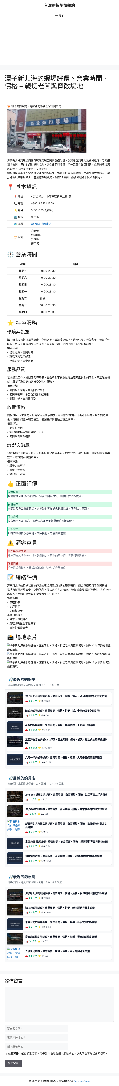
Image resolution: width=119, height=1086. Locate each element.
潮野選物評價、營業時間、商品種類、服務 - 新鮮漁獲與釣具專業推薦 (63, 856)
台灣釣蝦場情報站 (59, 5)
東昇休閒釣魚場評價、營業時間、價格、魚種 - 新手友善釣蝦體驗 (61, 922)
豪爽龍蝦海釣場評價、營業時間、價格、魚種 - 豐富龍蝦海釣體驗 (61, 936)
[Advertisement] (59, 43)
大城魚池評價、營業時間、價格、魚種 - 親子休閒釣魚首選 (57, 951)
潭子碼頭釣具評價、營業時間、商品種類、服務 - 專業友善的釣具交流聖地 (66, 809)
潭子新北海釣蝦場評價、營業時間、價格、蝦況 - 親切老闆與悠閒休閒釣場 (66, 696)
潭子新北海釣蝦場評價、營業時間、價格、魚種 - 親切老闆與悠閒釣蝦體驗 (66, 893)
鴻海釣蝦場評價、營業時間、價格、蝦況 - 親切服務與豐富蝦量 (60, 907)
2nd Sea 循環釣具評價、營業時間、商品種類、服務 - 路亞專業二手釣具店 (66, 794)
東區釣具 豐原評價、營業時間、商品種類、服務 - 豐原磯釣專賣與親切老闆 (66, 841)
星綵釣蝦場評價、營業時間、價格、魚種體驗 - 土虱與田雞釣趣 (60, 725)
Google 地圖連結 (41, 223)
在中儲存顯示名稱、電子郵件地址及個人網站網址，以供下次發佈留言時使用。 (58, 1053)
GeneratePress (82, 1081)
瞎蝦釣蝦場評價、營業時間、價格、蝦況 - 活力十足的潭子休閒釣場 (62, 710)
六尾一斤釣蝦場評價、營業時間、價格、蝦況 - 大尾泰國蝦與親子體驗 (63, 757)
